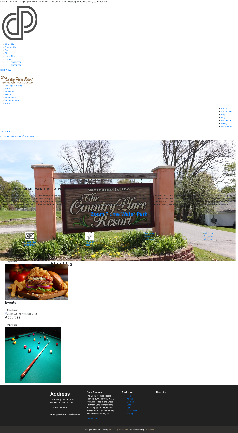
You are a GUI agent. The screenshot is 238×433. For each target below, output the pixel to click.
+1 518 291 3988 (15, 62)
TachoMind (149, 429)
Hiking (8, 59)
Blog (7, 53)
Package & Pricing (13, 85)
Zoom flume (10, 97)
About (130, 399)
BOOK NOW (5, 70)
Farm (7, 103)
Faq (6, 50)
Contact (130, 401)
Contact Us (10, 47)
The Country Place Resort (118, 429)
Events (8, 94)
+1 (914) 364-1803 (25, 136)
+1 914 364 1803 (15, 65)
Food (7, 88)
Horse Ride (10, 56)
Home (130, 396)
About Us (9, 44)
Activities (9, 91)
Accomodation (12, 100)
